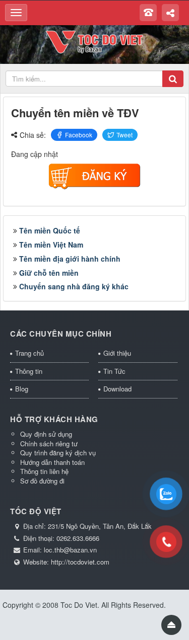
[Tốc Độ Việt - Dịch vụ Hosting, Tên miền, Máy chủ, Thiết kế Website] (94, 41)
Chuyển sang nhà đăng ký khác (74, 286)
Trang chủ (29, 353)
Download (117, 388)
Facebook (78, 134)
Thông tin (28, 371)
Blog (21, 388)
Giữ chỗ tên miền (49, 273)
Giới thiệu (117, 353)
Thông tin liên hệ (44, 471)
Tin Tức (114, 371)
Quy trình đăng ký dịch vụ (58, 452)
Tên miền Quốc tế (49, 230)
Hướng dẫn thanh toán (52, 462)
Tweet (124, 134)
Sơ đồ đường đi (42, 481)
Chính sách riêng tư (49, 443)
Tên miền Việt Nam (51, 244)
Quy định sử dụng (46, 434)
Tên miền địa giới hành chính (69, 259)
